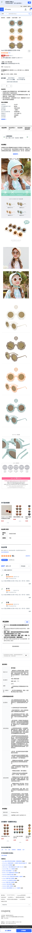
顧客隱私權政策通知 (20, 897)
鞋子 (24, 849)
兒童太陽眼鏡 (4, 855)
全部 (3, 13)
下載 (29, 2)
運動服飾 (19, 849)
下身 (6, 849)
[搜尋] (29, 13)
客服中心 (29, 6)
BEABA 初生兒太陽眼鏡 (7, 865)
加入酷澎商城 (22, 899)
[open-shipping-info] (15, 63)
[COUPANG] (5, 911)
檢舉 (26, 655)
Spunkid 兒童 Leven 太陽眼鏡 (8, 868)
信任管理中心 (11, 897)
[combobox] (25, 566)
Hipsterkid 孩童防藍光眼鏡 (7, 874)
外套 (9, 849)
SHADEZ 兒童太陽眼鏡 (7, 884)
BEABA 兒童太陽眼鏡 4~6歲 (8, 870)
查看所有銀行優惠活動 (12, 81)
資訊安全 (3, 899)
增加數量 (2, 86)
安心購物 (28, 897)
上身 (2, 849)
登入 (21, 6)
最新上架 (8, 566)
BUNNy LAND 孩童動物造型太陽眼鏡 (10, 872)
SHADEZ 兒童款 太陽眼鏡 (7, 886)
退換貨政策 (3, 897)
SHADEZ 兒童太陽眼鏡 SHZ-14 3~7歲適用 (11, 888)
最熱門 (3, 566)
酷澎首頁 (3, 17)
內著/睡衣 (14, 849)
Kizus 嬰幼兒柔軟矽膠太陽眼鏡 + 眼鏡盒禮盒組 (12, 861)
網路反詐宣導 (4, 901)
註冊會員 (25, 6)
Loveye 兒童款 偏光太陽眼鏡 (8, 878)
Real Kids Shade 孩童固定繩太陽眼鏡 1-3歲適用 (12, 876)
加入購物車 (8, 930)
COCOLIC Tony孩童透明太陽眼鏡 (9, 880)
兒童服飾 (8, 17)
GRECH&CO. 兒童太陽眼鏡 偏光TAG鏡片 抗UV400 (13, 867)
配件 (20, 17)
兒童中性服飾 (14, 17)
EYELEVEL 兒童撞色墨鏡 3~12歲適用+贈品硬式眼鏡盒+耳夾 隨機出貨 (15, 863)
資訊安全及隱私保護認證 (12, 899)
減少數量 (11, 86)
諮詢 (27, 622)
